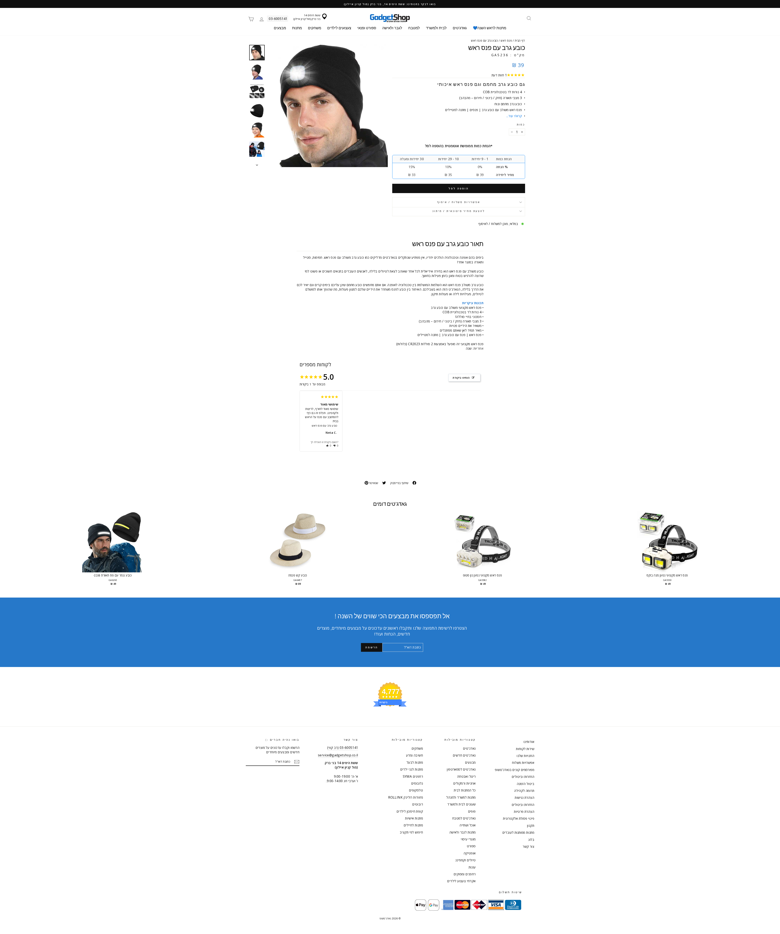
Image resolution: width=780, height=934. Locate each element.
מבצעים (280, 28)
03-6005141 (278, 18)
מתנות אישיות (414, 818)
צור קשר (528, 846)
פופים (472, 811)
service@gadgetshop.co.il (338, 755)
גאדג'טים (460, 28)
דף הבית (520, 40)
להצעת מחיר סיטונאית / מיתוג (458, 211)
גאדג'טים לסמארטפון (461, 769)
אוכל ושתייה (467, 825)
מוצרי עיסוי (468, 839)
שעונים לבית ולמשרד (461, 804)
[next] (756, 552)
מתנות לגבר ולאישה (462, 832)
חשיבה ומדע (414, 755)
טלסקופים (416, 790)
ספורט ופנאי (366, 28)
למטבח (414, 28)
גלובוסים (417, 783)
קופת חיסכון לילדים (409, 811)
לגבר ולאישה (392, 28)
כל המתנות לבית (465, 790)
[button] (328, 445)
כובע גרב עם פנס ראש (324, 425)
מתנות (297, 28)
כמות (521, 124)
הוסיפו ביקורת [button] (461, 377)
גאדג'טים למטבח (464, 818)
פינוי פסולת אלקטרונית (518, 818)
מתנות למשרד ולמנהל (461, 797)
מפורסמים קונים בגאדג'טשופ (514, 770)
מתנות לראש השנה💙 (489, 28)
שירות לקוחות (525, 749)
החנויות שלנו (525, 755)
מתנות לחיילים (413, 825)
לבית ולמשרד (436, 28)
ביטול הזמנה (525, 784)
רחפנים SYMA (413, 776)
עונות (472, 867)
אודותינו (528, 741)
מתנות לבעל (415, 762)
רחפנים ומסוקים (465, 874)
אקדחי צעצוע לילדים (461, 881)
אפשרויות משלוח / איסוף (458, 202)
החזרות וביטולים (523, 776)
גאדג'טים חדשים (464, 755)
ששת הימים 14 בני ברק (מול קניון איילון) (306, 17)
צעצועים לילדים (339, 28)
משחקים (314, 28)
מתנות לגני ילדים (411, 769)
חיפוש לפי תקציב (411, 832)
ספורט (471, 846)
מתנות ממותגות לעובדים (518, 832)
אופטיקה (470, 853)
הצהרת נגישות (524, 797)
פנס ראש (506, 40)
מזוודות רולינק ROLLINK (405, 797)
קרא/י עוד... (514, 116)
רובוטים (417, 804)
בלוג (531, 839)
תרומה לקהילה (524, 790)
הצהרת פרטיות (524, 811)
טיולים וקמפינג (465, 860)
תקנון (530, 825)
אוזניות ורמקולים (464, 783)
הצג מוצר (112, 546)
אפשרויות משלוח (523, 762)
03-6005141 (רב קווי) (342, 747)
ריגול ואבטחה (466, 776)
